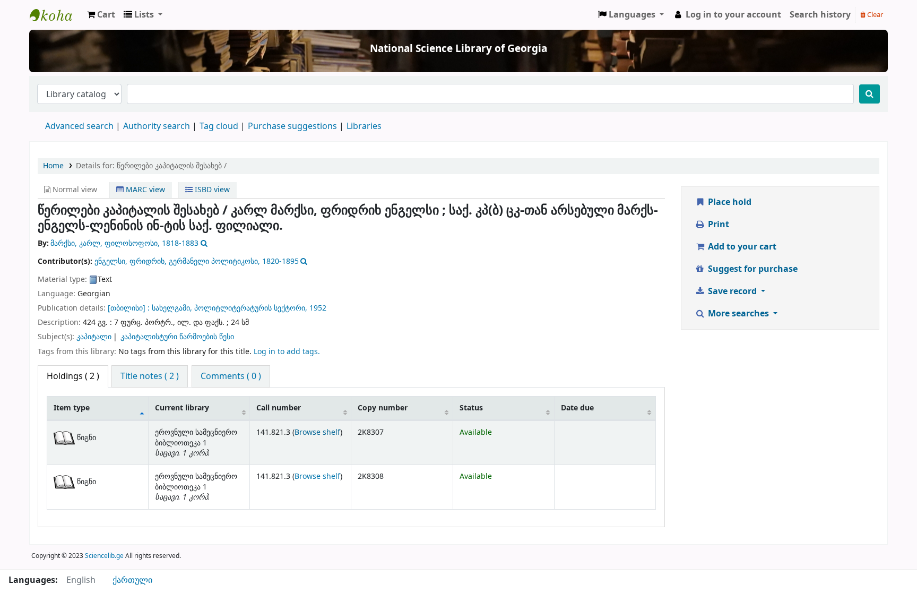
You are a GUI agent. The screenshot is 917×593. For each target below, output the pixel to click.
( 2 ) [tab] (73, 376)
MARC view (144, 189)
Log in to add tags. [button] (287, 351)
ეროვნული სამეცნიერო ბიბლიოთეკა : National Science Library (56, 14)
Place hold (728, 202)
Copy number (383, 408)
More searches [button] (738, 313)
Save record (732, 291)
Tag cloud (219, 126)
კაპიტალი (93, 336)
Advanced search (79, 126)
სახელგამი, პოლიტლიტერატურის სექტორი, (229, 308)
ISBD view (211, 189)
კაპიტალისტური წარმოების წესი (177, 336)
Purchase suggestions (292, 126)
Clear (874, 15)
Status (471, 408)
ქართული (132, 580)
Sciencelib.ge (104, 556)
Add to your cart (741, 246)
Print (717, 224)
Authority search (156, 126)
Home (53, 165)
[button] (101, 14)
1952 (317, 308)
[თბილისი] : (129, 308)
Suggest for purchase (752, 269)
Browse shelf (317, 432)
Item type (72, 408)
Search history (820, 14)
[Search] (869, 94)
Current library (182, 408)
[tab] (149, 376)
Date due (577, 408)
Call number (278, 408)
